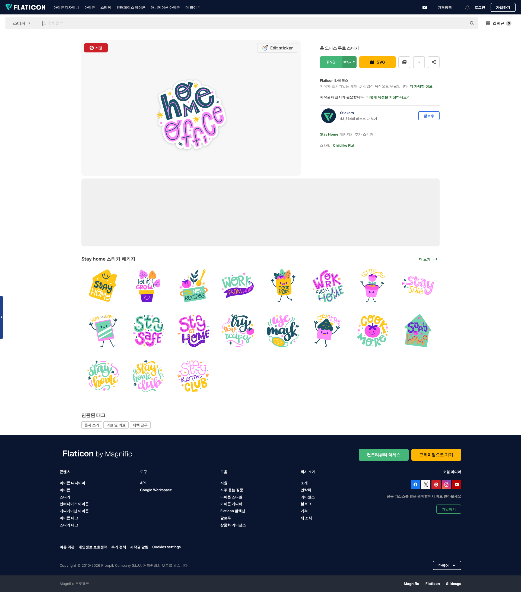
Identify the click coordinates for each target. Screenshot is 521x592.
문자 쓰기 (91, 425)
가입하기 (503, 7)
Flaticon (432, 583)
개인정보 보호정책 (92, 547)
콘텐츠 (65, 471)
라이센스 (308, 497)
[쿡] (373, 330)
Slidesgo (453, 583)
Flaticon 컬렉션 (232, 511)
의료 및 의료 (116, 425)
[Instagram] (446, 484)
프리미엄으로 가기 (436, 454)
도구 (143, 471)
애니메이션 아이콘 (165, 7)
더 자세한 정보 (421, 86)
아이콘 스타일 (231, 497)
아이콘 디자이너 (66, 7)
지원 (223, 483)
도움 (223, 471)
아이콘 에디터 (231, 504)
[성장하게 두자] (148, 285)
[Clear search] (460, 23)
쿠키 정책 (118, 547)
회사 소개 (308, 471)
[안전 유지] (417, 285)
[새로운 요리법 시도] (238, 330)
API (143, 483)
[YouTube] (456, 484)
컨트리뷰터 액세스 (384, 454)
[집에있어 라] (103, 285)
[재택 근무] (238, 285)
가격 (304, 511)
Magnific (411, 583)
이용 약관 (67, 547)
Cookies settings (166, 547)
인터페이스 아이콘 (130, 7)
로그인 (480, 7)
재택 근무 (140, 425)
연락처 (306, 490)
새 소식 (306, 518)
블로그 (306, 504)
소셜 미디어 (452, 471)
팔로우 (225, 518)
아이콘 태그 (69, 518)
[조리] (193, 285)
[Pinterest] (436, 484)
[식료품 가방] (283, 285)
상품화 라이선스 (233, 525)
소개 (304, 483)
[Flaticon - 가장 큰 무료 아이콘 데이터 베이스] (25, 7)
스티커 (105, 7)
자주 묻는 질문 (231, 490)
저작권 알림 (139, 547)
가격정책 (445, 7)
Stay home (329, 134)
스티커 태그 (69, 525)
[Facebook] (415, 484)
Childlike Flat (343, 145)
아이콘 (89, 7)
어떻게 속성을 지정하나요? (387, 97)
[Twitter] (425, 484)
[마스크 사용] (283, 330)
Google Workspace (156, 490)
